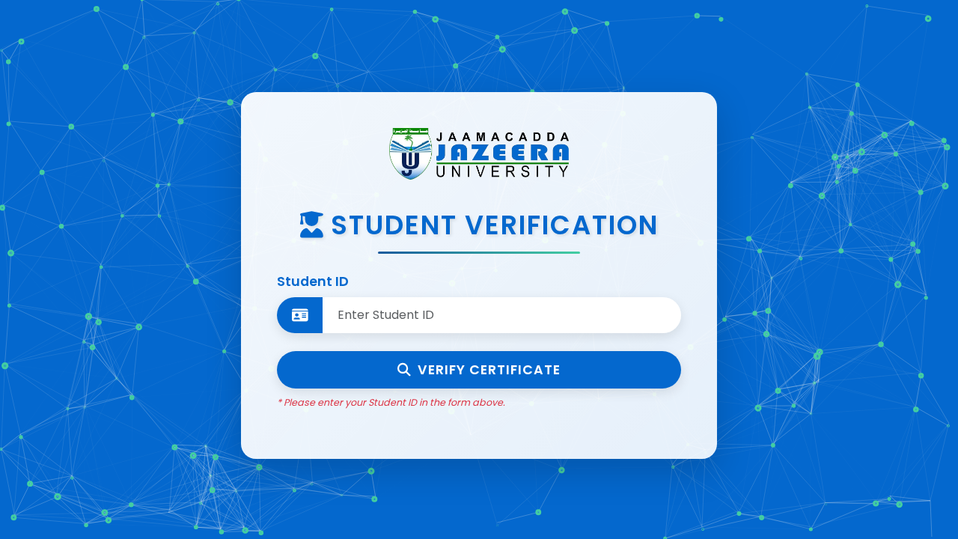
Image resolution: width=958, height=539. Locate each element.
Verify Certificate (489, 370)
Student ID (313, 281)
